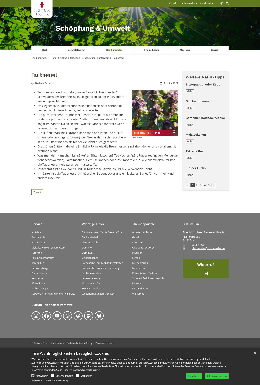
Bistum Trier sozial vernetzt (52, 305)
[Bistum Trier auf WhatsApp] (67, 315)
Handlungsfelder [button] (114, 49)
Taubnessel (118, 57)
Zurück (37, 192)
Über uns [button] (185, 49)
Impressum (36, 380)
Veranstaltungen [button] (76, 49)
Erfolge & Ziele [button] (151, 49)
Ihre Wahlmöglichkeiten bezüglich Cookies (70, 353)
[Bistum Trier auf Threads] (78, 315)
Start (44, 49)
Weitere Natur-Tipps (205, 77)
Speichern (193, 376)
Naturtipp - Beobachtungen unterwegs (89, 57)
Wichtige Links (93, 224)
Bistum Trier (192, 224)
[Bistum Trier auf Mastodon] (88, 315)
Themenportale (143, 224)
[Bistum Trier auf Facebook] (46, 315)
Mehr (190, 91)
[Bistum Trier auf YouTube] (57, 315)
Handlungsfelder (39, 57)
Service (36, 224)
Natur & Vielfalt (59, 57)
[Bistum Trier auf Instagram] (35, 315)
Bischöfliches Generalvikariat (204, 232)
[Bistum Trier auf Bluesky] (99, 315)
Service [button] (214, 49)
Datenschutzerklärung (86, 370)
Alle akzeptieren (217, 376)
